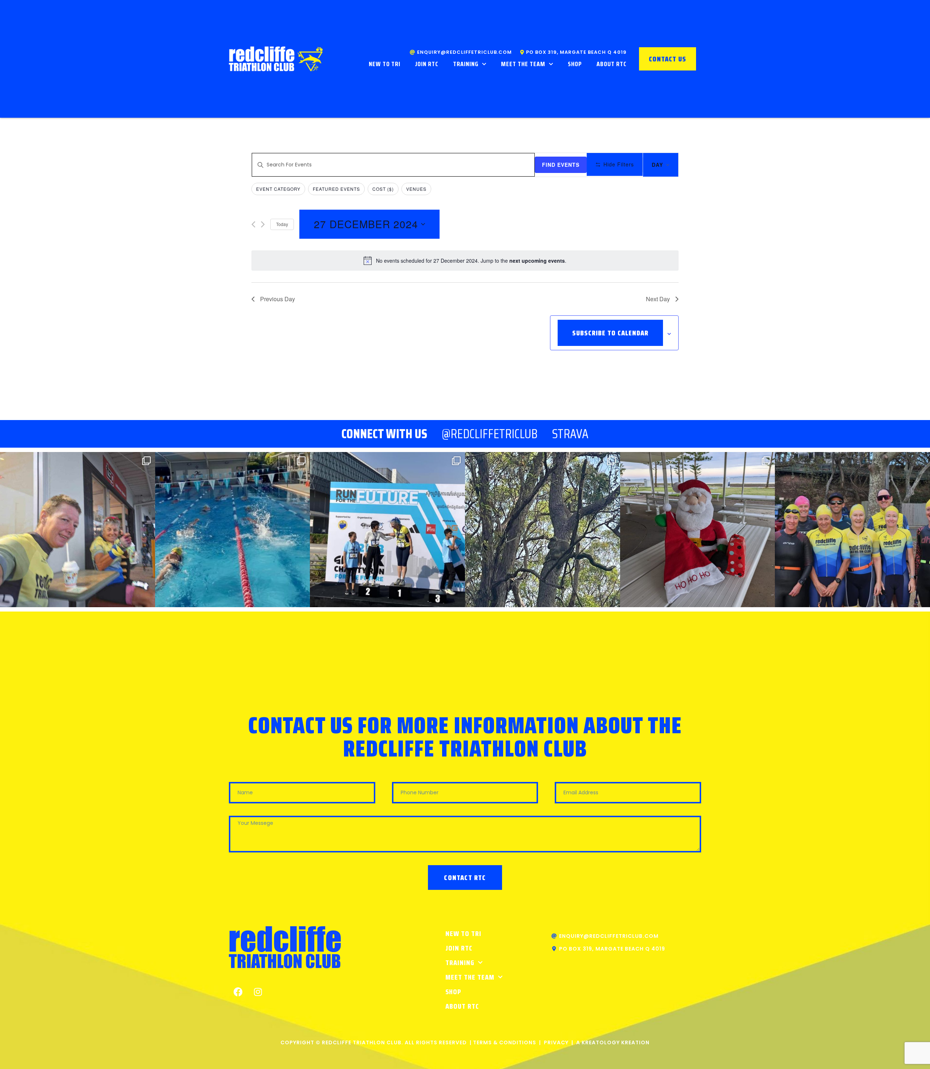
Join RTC (426, 64)
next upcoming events (537, 260)
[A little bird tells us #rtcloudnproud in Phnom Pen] (387, 529)
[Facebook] (238, 992)
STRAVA (570, 433)
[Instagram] (258, 992)
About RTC (612, 64)
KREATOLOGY (601, 1042)
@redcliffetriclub (490, 433)
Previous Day (277, 299)
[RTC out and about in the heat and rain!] (77, 529)
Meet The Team (523, 64)
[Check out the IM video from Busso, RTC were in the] (852, 529)
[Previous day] (253, 224)
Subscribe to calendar (610, 333)
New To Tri (384, 64)
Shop (575, 64)
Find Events (560, 164)
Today (282, 224)
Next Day (658, 299)
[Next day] (263, 224)
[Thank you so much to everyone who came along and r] (697, 529)
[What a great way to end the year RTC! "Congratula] (232, 529)
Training (465, 64)
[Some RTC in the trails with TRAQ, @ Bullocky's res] (542, 529)
